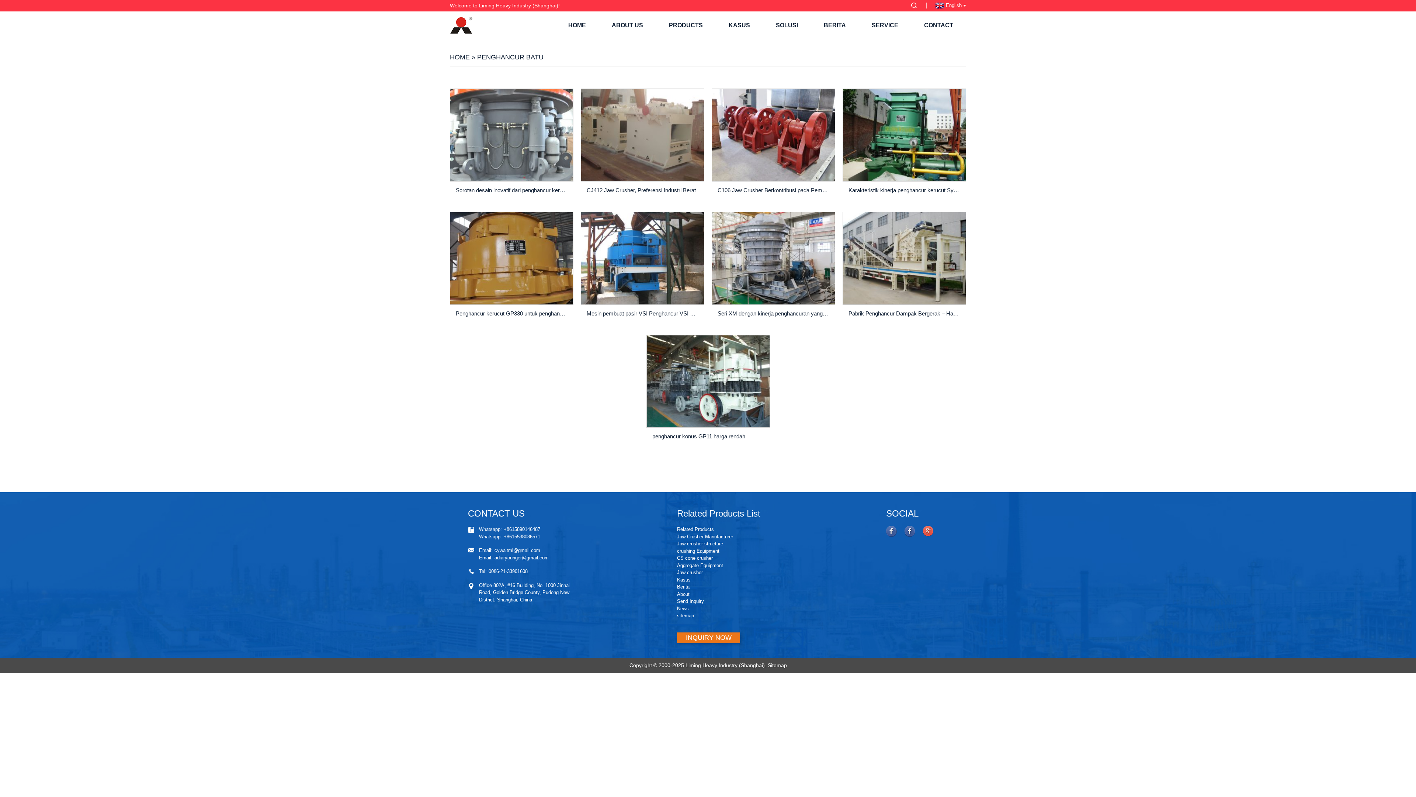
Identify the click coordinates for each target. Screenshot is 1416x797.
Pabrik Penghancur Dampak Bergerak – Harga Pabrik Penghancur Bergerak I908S (905, 313)
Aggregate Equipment (700, 565)
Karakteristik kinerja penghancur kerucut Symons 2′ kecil (905, 190)
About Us (627, 25)
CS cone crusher (695, 558)
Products (686, 25)
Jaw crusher (690, 572)
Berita (835, 25)
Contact (938, 25)
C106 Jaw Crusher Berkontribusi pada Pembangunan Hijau (775, 190)
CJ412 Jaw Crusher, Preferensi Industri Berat (641, 190)
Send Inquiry (690, 601)
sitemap (685, 615)
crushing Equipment (698, 551)
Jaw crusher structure (700, 543)
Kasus (739, 25)
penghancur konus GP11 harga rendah (698, 436)
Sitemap (777, 665)
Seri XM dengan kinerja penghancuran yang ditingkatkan (775, 313)
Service (885, 25)
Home (577, 25)
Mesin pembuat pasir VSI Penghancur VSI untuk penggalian (644, 313)
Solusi (787, 25)
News (683, 608)
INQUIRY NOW (709, 637)
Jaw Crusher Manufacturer (705, 536)
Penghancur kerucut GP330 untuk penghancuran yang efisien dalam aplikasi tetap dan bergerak (513, 313)
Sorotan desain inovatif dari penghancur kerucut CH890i (513, 190)
